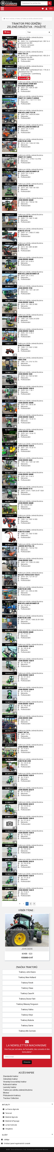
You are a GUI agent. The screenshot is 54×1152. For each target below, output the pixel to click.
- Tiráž (24, 1149)
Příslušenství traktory (12, 1095)
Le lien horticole (11, 1125)
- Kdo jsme (45, 1149)
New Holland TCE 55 (9, 110)
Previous (7, 937)
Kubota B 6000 (7, 529)
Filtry (8, 32)
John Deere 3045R (9, 183)
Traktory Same (27, 1026)
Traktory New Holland (27, 977)
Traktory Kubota (27, 1020)
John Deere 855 (8, 314)
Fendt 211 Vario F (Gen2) (11, 96)
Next (46, 937)
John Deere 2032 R (9, 787)
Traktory (18, 18)
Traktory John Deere (27, 972)
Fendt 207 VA (7, 730)
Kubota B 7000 (7, 515)
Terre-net (8, 1113)
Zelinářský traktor (10, 1079)
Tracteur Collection (11, 1098)
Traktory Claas (27, 988)
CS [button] (50, 9)
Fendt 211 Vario (8, 155)
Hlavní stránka (9, 18)
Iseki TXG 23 (6, 51)
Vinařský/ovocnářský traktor (14, 1082)
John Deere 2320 (8, 558)
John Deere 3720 (8, 286)
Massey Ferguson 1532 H (11, 572)
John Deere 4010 (8, 214)
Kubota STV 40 (7, 228)
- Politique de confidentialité (34, 1149)
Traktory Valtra (27, 1009)
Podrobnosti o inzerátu (28, 944)
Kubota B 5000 (7, 343)
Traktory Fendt (27, 983)
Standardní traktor (10, 1076)
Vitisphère (9, 1129)
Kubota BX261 (7, 66)
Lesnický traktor (9, 1087)
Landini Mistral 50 (8, 544)
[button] (2, 9)
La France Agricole (12, 1109)
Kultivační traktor (10, 1084)
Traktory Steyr (27, 1015)
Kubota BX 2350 (8, 139)
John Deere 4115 (8, 486)
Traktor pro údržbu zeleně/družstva (32, 18)
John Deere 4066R (9, 198)
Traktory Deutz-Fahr (27, 999)
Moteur (6, 1093)
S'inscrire (27, 1062)
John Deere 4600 (8, 458)
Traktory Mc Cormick (27, 1031)
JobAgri (6, 1140)
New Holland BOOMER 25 (11, 124)
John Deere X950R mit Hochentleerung (16, 81)
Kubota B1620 (7, 37)
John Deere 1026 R (9, 300)
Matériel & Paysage (12, 1121)
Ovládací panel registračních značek (17, 1143)
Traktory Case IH (27, 993)
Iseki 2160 (6, 357)
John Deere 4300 (8, 716)
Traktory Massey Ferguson (27, 1004)
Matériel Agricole (11, 1117)
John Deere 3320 (8, 372)
